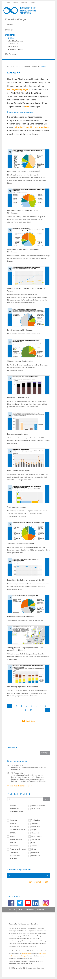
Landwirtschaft (36, 836)
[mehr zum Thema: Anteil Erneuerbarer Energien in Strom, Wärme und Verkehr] (28, 276)
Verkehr (34, 846)
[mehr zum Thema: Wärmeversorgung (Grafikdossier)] (28, 348)
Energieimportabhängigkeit (17, 434)
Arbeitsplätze (35, 820)
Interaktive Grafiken (15, 41)
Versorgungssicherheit (18, 849)
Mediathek (10, 35)
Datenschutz (30, 910)
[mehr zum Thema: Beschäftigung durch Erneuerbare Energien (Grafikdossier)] (28, 198)
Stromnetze (14, 846)
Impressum (40, 910)
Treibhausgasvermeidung (16, 507)
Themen (9, 24)
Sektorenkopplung (16, 839)
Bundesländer (35, 826)
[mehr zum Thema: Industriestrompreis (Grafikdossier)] (28, 317)
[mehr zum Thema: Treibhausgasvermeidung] (28, 494)
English (32, 2)
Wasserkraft (14, 852)
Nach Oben (30, 721)
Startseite (27, 67)
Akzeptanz (13, 820)
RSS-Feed (12, 910)
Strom (33, 842)
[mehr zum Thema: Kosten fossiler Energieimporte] (28, 458)
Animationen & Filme (15, 49)
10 (31, 710)
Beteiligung (13, 823)
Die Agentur (11, 54)
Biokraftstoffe (14, 826)
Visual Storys (13, 46)
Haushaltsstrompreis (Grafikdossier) (20, 616)
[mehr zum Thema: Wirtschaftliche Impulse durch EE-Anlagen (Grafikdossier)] (28, 237)
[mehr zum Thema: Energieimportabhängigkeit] (28, 421)
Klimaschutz (35, 833)
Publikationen (13, 44)
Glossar (24, 2)
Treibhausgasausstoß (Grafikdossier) (20, 543)
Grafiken (11, 38)
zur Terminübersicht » (39, 882)
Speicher (13, 842)
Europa (33, 829)
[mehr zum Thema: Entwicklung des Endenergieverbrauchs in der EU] (28, 567)
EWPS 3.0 (13, 833)
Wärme (33, 849)
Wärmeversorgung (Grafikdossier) (20, 361)
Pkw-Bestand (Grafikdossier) (18, 398)
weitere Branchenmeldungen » (19, 786)
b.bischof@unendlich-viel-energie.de (32, 127)
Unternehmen (26, 953)
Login (8, 2)
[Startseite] (21, 10)
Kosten (12, 836)
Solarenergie (35, 839)
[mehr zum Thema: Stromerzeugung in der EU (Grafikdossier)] (28, 674)
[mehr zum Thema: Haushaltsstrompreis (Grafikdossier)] (28, 604)
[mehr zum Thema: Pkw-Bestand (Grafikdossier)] (28, 385)
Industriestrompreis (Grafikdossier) (20, 330)
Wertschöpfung (15, 855)
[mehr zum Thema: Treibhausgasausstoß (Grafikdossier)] (28, 531)
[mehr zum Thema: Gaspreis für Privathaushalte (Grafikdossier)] (28, 158)
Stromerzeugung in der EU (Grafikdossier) (22, 686)
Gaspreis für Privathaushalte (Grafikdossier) (23, 171)
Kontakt (16, 2)
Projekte (9, 29)
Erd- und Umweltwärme (18, 829)
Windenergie (35, 855)
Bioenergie (34, 823)
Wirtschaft (13, 858)
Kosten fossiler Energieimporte (18, 470)
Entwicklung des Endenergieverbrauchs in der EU (25, 580)
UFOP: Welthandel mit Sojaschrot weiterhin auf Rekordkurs (28, 768)
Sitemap (20, 910)
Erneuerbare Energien (16, 19)
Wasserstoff (35, 852)
